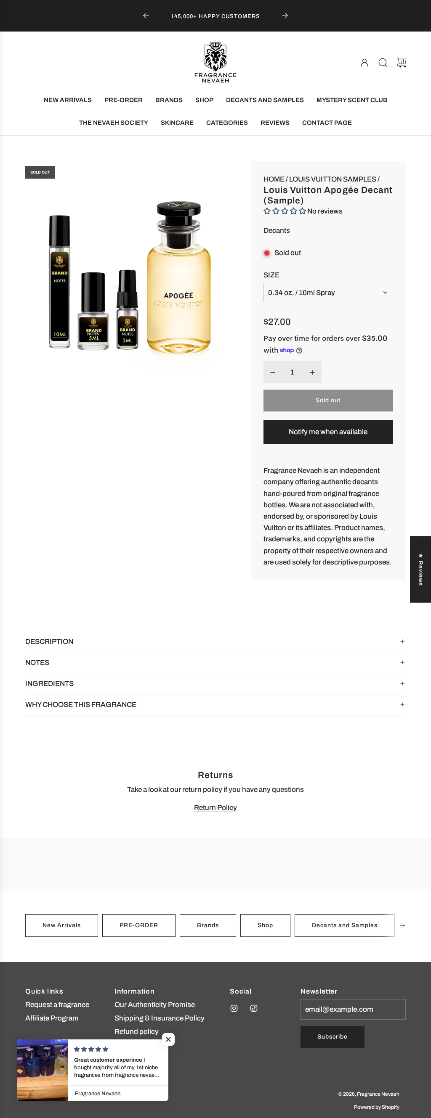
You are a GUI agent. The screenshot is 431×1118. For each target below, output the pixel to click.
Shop (265, 925)
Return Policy (215, 808)
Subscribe (332, 1037)
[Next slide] (285, 15)
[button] (402, 925)
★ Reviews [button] (421, 569)
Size (271, 275)
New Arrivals (62, 925)
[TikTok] (254, 1008)
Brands (208, 925)
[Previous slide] (146, 15)
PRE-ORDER (139, 925)
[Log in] (364, 62)
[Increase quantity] (312, 372)
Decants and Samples (345, 925)
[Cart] (401, 62)
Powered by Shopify (376, 1107)
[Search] (383, 62)
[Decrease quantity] (272, 372)
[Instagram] (234, 1008)
